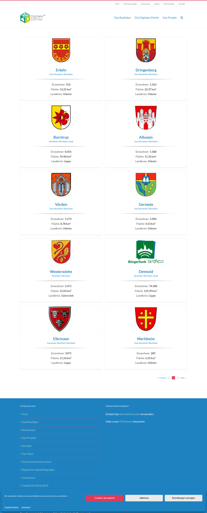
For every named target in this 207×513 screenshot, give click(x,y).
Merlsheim (146, 339)
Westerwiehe (61, 271)
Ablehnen (144, 498)
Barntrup (61, 137)
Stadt (70, 141)
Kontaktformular (130, 414)
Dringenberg (146, 70)
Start (25, 414)
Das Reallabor (30, 422)
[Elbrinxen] (61, 307)
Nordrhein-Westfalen (63, 74)
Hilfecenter (126, 421)
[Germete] (146, 173)
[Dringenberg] (146, 39)
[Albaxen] (146, 106)
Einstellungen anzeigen (183, 498)
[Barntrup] (61, 106)
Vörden (61, 204)
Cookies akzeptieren (105, 498)
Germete (146, 204)
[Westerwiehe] (61, 240)
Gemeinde (51, 343)
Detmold (146, 271)
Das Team (27, 453)
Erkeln (61, 70)
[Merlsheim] (146, 307)
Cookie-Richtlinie (11, 507)
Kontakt (27, 445)
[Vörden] (61, 173)
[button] (181, 17)
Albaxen (146, 137)
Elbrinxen (61, 339)
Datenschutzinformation (36, 461)
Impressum (25, 507)
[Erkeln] (61, 39)
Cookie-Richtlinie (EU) (35, 485)
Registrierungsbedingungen (38, 469)
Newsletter (28, 430)
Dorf (51, 74)
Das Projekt (29, 437)
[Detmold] (146, 240)
